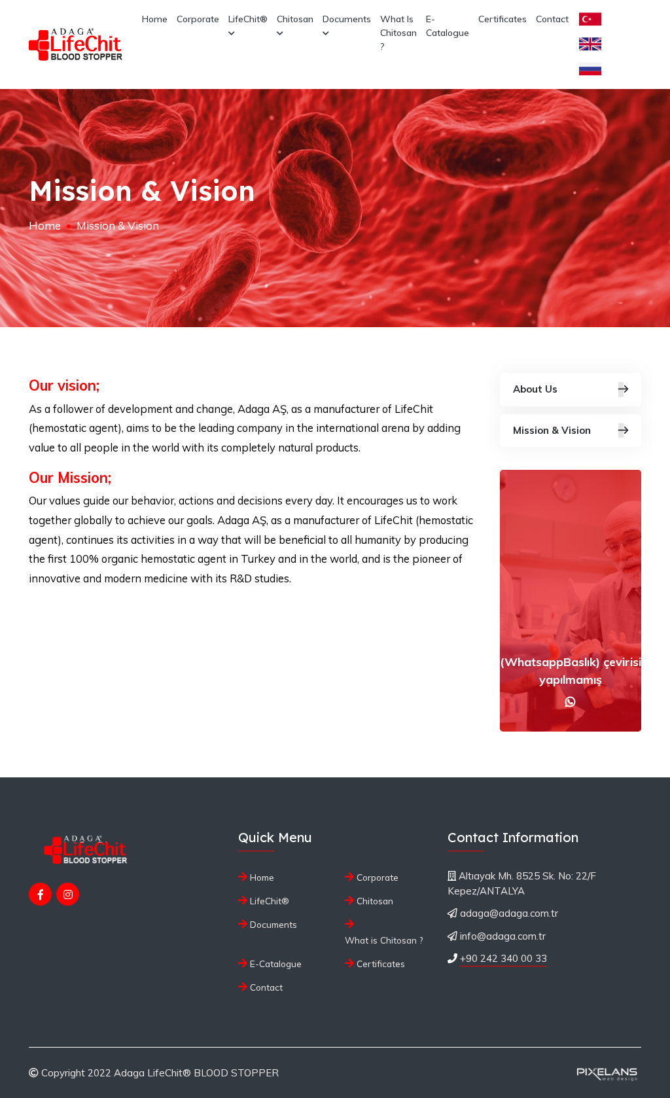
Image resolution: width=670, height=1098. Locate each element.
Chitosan (295, 19)
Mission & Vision (552, 430)
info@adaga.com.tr (503, 936)
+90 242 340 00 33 (503, 958)
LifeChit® (248, 19)
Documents (347, 19)
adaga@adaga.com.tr (509, 913)
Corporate (198, 19)
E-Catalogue (447, 26)
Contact (552, 19)
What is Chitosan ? (398, 32)
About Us (535, 389)
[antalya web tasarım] (606, 1073)
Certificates (502, 19)
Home (155, 19)
